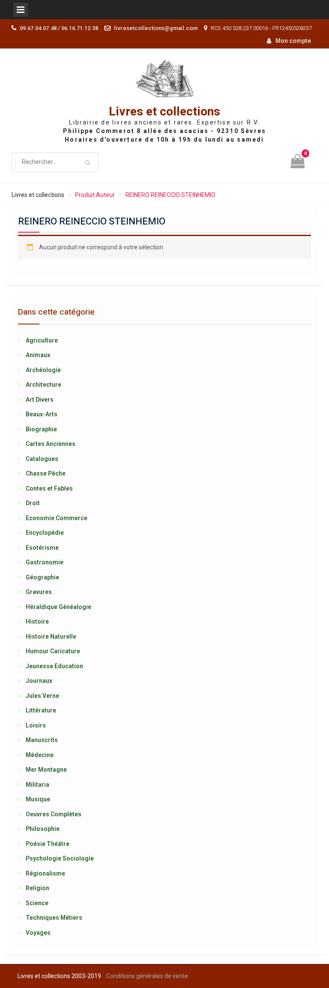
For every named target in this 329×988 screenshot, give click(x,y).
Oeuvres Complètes (53, 814)
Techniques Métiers (54, 917)
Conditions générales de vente (147, 976)
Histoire (37, 621)
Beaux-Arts (41, 414)
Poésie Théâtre (47, 843)
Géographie (42, 577)
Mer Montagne (46, 769)
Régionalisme (45, 873)
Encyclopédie (45, 532)
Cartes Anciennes (50, 443)
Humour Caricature (53, 651)
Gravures (39, 591)
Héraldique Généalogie (58, 606)
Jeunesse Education (54, 666)
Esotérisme (42, 547)
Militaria (37, 784)
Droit (33, 503)
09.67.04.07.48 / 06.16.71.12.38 (59, 28)
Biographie (41, 429)
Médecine (40, 755)
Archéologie (43, 370)
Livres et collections (164, 112)
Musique (38, 799)
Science (37, 903)
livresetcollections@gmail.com (155, 28)
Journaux (39, 680)
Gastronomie (44, 562)
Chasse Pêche (46, 473)
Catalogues (42, 458)
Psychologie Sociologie (60, 858)
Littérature (41, 710)
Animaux (38, 355)
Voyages (38, 932)
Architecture (43, 384)
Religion (37, 888)
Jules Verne (42, 695)
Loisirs (36, 725)
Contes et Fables (49, 488)
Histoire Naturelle (51, 636)
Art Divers (40, 399)
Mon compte (293, 40)
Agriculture (42, 340)
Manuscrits (42, 739)
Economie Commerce (56, 518)
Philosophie (43, 828)
